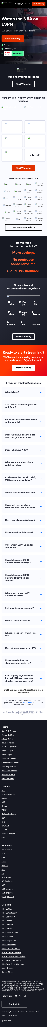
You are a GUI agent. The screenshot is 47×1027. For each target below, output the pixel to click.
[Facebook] (20, 996)
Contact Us (14, 1004)
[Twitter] (25, 996)
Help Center (27, 702)
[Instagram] (16, 996)
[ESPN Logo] (14, 53)
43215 (33, 178)
